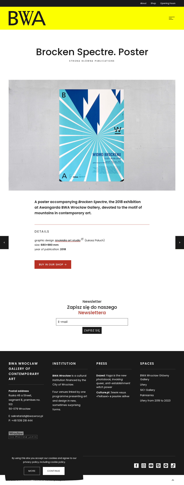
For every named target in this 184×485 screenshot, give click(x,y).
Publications (105, 60)
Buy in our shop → (53, 264)
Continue (53, 471)
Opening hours (167, 3)
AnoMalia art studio (67, 240)
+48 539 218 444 (22, 420)
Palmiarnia (147, 395)
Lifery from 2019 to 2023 (155, 400)
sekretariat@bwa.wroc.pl (27, 416)
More (32, 471)
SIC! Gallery (147, 390)
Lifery (143, 384)
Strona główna (81, 60)
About (143, 3)
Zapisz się (92, 330)
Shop (153, 3)
